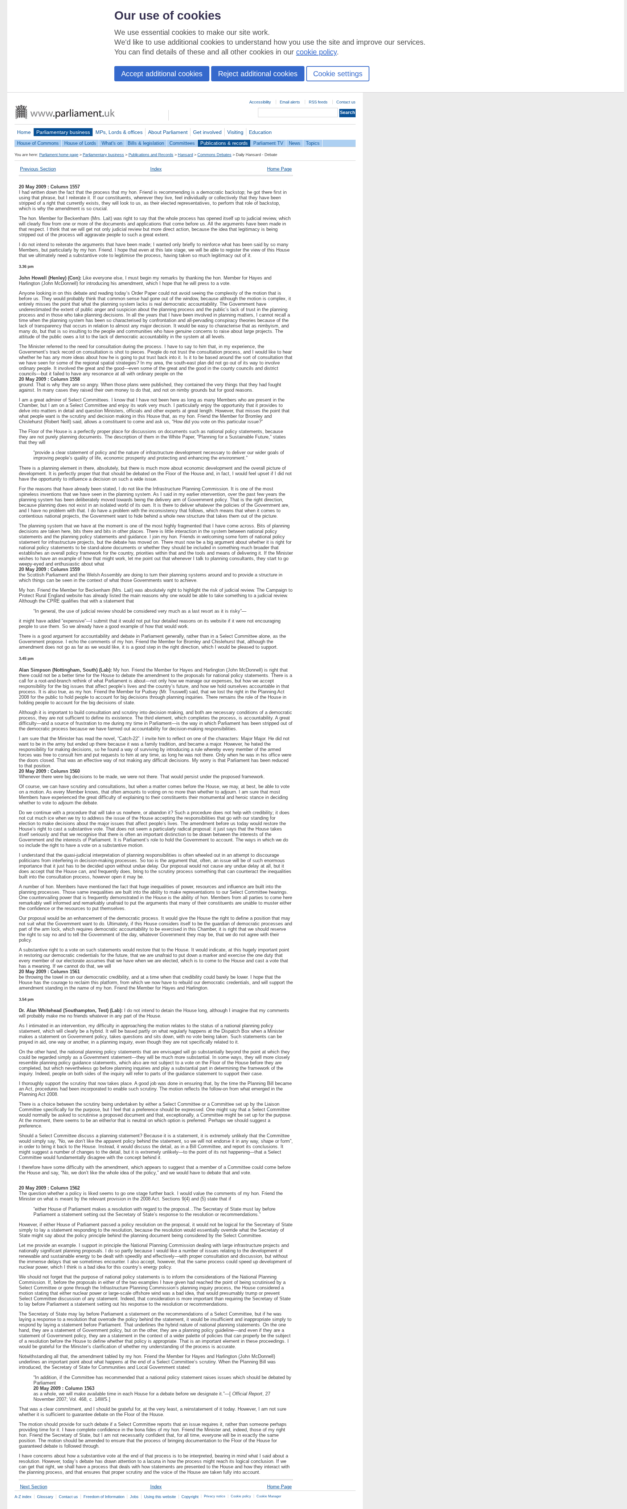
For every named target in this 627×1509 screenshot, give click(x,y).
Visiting (235, 132)
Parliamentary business (63, 132)
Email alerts (290, 102)
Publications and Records (150, 154)
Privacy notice (214, 1496)
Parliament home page (58, 154)
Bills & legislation (146, 143)
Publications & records (224, 143)
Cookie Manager (269, 1496)
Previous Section (38, 169)
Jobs (134, 1496)
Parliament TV (268, 143)
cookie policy (316, 52)
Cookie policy (241, 1496)
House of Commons (38, 143)
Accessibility (260, 102)
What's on (112, 143)
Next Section (33, 1486)
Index (156, 169)
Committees (182, 143)
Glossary (45, 1496)
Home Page (279, 169)
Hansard (185, 154)
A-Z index (23, 1496)
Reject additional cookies (258, 74)
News (294, 143)
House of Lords (80, 143)
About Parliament (168, 132)
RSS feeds (318, 102)
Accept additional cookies (161, 74)
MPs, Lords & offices (119, 132)
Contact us (346, 102)
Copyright (189, 1496)
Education (260, 132)
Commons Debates (214, 154)
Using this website (160, 1496)
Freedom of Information (103, 1496)
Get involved (207, 132)
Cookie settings (337, 74)
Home (24, 132)
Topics (313, 143)
